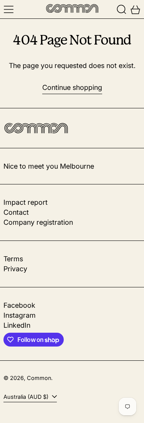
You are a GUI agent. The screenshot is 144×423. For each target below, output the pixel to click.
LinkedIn (16, 325)
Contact (16, 212)
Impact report (25, 202)
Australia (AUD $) (26, 396)
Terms (13, 259)
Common (39, 378)
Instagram (19, 315)
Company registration (38, 222)
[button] (121, 9)
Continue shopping (72, 87)
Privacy (15, 269)
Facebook (19, 305)
